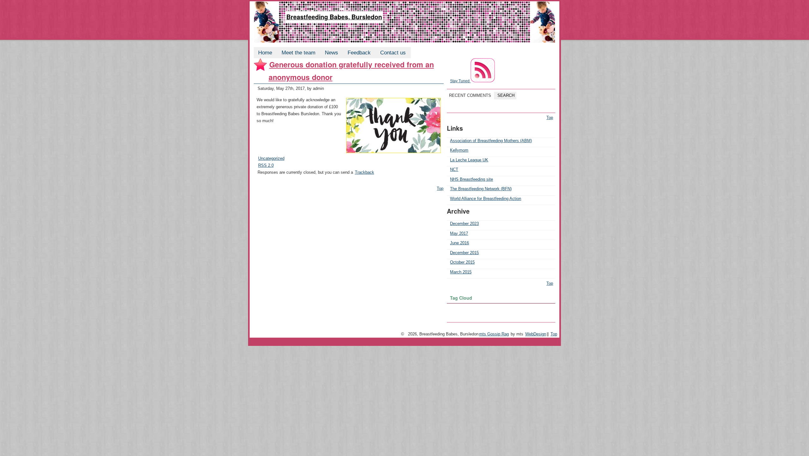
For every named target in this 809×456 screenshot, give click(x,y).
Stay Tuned (460, 81)
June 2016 (459, 242)
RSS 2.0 (266, 165)
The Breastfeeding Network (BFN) (481, 188)
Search (505, 95)
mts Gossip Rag (494, 334)
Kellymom (459, 150)
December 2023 (464, 223)
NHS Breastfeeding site (471, 179)
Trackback (364, 172)
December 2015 (464, 252)
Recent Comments (470, 95)
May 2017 (459, 233)
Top (440, 188)
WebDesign (535, 334)
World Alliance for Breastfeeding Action (485, 198)
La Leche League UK (469, 160)
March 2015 (460, 272)
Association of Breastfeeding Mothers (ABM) (491, 140)
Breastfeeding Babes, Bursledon (334, 16)
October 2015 (462, 262)
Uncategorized (271, 158)
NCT (454, 169)
